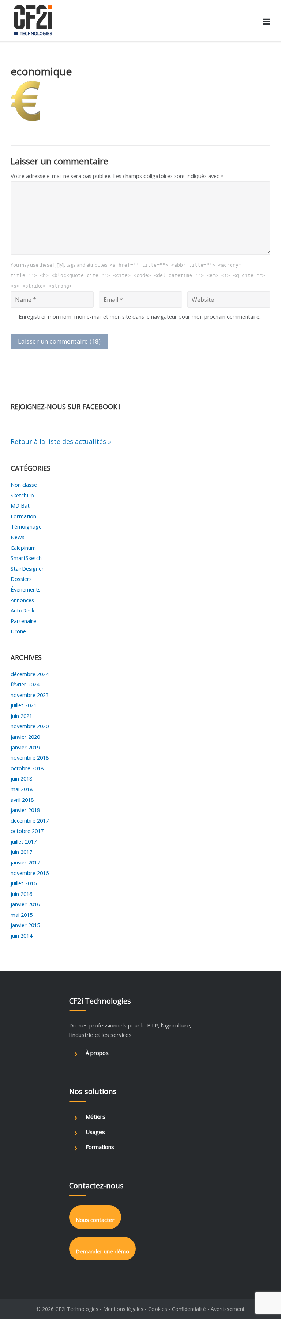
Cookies (157, 1308)
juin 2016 (21, 893)
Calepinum (23, 547)
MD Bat (20, 505)
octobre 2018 (27, 768)
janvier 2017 (25, 862)
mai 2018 (22, 789)
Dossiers (21, 578)
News (18, 537)
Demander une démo (102, 1251)
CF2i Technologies (76, 1308)
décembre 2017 (30, 820)
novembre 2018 (30, 757)
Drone (18, 631)
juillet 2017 (24, 841)
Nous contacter (95, 1219)
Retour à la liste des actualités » (61, 441)
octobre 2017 (27, 830)
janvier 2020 (25, 736)
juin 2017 (21, 851)
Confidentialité (189, 1308)
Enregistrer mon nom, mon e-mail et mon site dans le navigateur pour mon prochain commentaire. (140, 316)
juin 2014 (21, 935)
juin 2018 (21, 778)
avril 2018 (22, 799)
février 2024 (25, 684)
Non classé (24, 484)
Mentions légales (123, 1308)
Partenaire (23, 621)
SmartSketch (26, 558)
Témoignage (26, 526)
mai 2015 (22, 914)
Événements (26, 589)
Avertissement (228, 1308)
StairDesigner (27, 568)
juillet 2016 (24, 883)
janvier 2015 (25, 925)
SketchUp (22, 495)
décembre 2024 (30, 674)
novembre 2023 (30, 695)
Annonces (22, 600)
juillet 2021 (24, 705)
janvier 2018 (25, 810)
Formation (23, 516)
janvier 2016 (25, 904)
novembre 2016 (30, 873)
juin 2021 (21, 715)
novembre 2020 (30, 726)
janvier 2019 (25, 747)
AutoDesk (22, 610)
